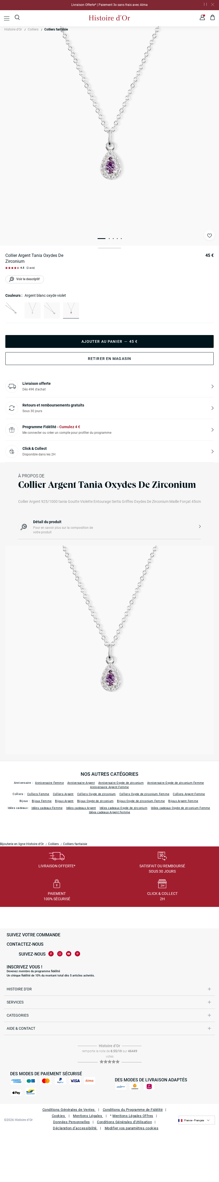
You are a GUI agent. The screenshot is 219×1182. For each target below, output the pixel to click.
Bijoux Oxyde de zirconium (95, 801)
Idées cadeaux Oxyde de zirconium (123, 808)
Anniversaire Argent (81, 783)
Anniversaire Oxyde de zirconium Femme (175, 783)
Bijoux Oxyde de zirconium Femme (141, 801)
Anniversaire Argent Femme (109, 787)
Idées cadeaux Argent (81, 808)
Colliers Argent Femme (189, 794)
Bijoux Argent (64, 801)
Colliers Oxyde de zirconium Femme (144, 794)
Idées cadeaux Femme (47, 808)
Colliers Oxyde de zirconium (96, 794)
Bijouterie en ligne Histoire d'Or (22, 844)
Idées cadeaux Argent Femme (109, 812)
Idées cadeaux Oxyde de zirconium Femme (180, 808)
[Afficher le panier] (212, 18)
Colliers (33, 29)
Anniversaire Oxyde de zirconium (121, 783)
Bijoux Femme (42, 801)
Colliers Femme (38, 794)
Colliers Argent (63, 794)
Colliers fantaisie (56, 29)
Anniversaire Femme (49, 783)
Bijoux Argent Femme (183, 801)
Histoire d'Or (13, 29)
